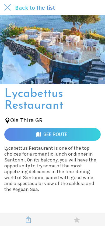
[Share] (28, 219)
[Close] (7, 7)
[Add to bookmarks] (76, 219)
